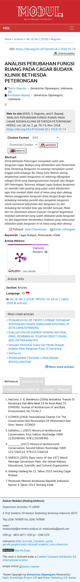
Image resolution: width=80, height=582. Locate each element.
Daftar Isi (14, 353)
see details (29, 271)
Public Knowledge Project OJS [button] (20, 577)
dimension (62, 544)
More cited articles (61, 367)
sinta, (53, 544)
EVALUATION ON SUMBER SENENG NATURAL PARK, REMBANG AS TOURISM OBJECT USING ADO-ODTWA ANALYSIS (37, 336)
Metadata (64, 389)
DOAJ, (18, 541)
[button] (6, 104)
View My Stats (22, 550)
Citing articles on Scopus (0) (21, 389)
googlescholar (18, 544)
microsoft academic (38, 544)
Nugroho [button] (56, 39)
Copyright (49, 389)
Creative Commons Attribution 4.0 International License (39, 558)
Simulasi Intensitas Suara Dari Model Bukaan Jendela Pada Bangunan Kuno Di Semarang (36, 347)
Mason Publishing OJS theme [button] (59, 577)
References (11, 381)
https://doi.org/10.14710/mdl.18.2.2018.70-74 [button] (36, 129)
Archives (18, 39)
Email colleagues (64, 229)
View (28, 229)
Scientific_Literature (33, 541)
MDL (6, 28)
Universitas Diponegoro (41, 574)
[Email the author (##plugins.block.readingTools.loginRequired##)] (9, 92)
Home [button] (8, 39)
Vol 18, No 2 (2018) (37, 39)
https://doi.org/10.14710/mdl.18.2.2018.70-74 (45, 49)
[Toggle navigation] (72, 28)
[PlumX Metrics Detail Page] (20, 257)
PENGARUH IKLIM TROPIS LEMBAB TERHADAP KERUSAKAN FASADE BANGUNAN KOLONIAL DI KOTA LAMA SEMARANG (39, 324)
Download (39, 229)
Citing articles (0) (32, 381)
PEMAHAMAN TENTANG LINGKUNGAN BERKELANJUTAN (33, 360)
